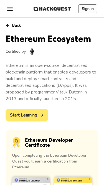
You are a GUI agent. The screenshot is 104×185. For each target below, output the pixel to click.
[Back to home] (52, 9)
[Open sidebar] (10, 9)
